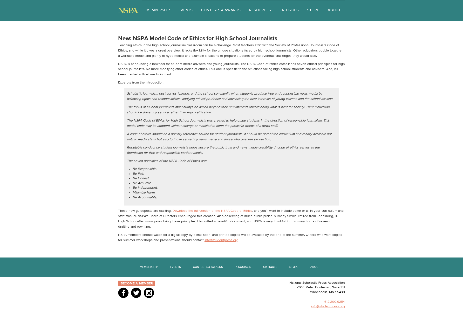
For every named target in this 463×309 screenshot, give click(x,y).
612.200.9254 (334, 301)
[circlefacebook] (123, 292)
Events (185, 10)
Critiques (289, 10)
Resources (260, 10)
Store (313, 10)
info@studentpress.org (221, 240)
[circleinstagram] (149, 292)
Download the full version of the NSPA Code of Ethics (212, 210)
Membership (158, 10)
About (334, 10)
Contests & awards (220, 10)
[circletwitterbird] (136, 292)
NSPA (128, 10)
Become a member (137, 283)
